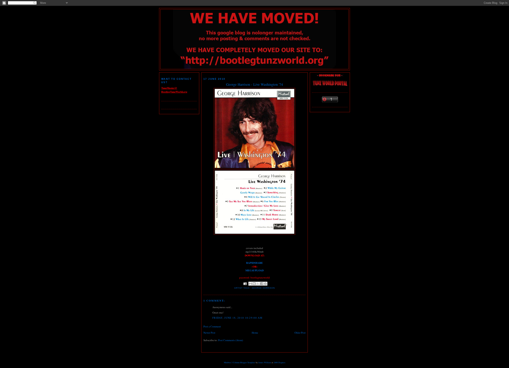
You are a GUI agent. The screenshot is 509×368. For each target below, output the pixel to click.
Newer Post (209, 332)
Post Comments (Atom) (230, 340)
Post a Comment (212, 326)
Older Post (300, 332)
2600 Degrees (279, 362)
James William (264, 362)
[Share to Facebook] (262, 284)
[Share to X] (258, 284)
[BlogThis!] (254, 284)
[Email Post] (245, 283)
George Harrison (263, 288)
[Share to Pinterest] (265, 284)
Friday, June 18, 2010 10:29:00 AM (237, 317)
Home (255, 332)
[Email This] (250, 284)
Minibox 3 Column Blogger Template (239, 362)
